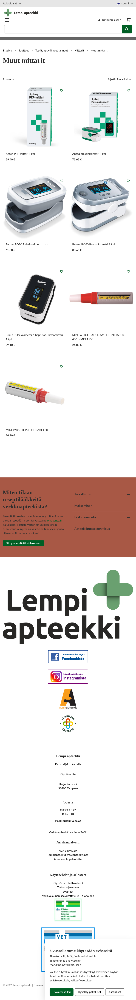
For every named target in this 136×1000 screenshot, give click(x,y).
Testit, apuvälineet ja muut (51, 50)
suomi (125, 3)
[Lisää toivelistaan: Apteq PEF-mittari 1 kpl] (61, 90)
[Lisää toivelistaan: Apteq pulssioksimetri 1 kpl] (128, 90)
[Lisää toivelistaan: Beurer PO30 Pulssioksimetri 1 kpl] (61, 180)
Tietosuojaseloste (68, 887)
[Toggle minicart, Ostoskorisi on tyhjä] (128, 20)
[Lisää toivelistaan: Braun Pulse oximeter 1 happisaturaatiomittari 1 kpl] (61, 271)
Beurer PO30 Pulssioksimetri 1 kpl (27, 244)
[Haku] (127, 29)
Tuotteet (24, 50)
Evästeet (68, 891)
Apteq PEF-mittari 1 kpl (20, 153)
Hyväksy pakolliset (89, 992)
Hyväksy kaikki (61, 992)
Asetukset (115, 992)
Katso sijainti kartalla (68, 764)
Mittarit (79, 50)
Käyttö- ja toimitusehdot (68, 883)
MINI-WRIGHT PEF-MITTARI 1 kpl (27, 429)
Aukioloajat (10, 3)
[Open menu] (7, 20)
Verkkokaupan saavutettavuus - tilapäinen (68, 896)
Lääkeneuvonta (85, 517)
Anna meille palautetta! (68, 859)
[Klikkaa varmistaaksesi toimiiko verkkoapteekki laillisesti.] (68, 910)
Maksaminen (83, 506)
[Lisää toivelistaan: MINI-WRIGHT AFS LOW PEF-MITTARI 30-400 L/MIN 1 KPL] (128, 271)
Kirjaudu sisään (111, 20)
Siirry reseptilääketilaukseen (23, 543)
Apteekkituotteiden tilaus (92, 529)
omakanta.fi (54, 520)
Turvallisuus (82, 494)
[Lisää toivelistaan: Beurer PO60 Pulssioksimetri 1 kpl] (128, 180)
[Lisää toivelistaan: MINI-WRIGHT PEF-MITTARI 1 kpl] (61, 366)
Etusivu (7, 50)
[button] (68, 69)
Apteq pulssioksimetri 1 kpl (89, 153)
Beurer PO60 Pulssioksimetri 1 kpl (93, 244)
